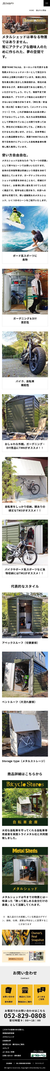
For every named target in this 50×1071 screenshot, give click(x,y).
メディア (6, 1048)
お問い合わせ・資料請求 (8, 999)
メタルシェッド (8, 1037)
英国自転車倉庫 (8, 1033)
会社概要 (9, 1063)
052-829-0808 (25, 1015)
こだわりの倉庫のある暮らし (13, 1030)
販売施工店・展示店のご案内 (13, 1044)
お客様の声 (7, 1040)
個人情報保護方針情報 (23, 1063)
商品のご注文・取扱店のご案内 (25, 999)
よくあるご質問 (41, 997)
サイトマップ (39, 1063)
